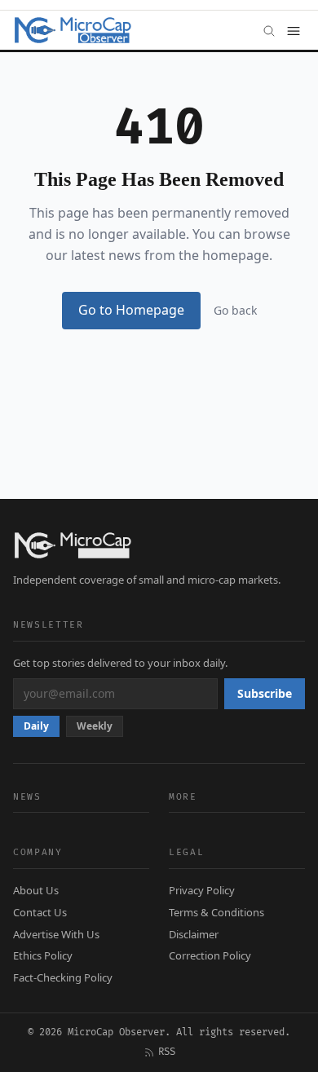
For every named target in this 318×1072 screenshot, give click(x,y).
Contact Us (40, 912)
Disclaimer (194, 934)
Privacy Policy (202, 890)
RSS (166, 1052)
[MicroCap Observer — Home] (74, 30)
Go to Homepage (131, 310)
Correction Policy (210, 955)
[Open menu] (293, 30)
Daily (36, 726)
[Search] (269, 30)
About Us (36, 890)
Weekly (95, 726)
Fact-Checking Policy (63, 977)
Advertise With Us (56, 934)
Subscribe (264, 693)
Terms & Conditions (216, 912)
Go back (235, 310)
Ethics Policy (43, 955)
